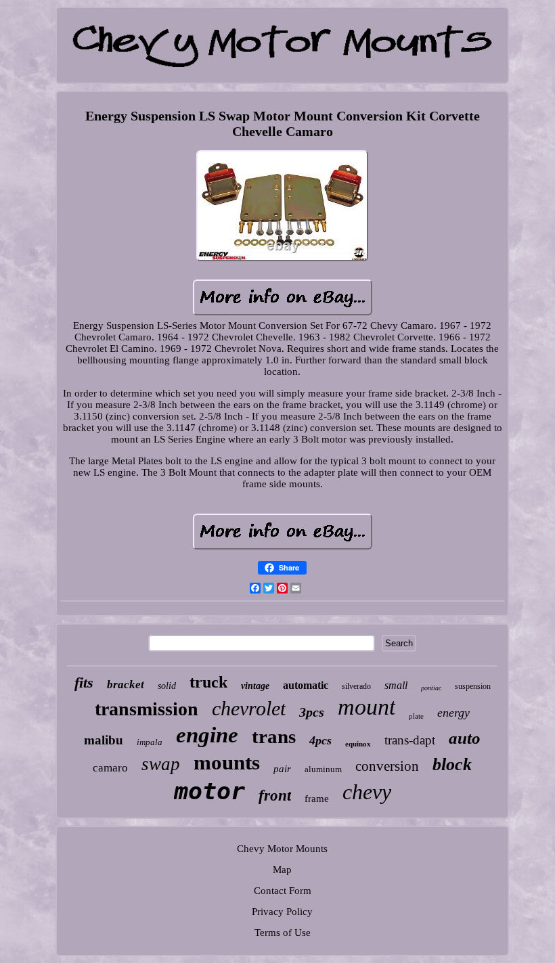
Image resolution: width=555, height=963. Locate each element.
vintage (255, 686)
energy (453, 712)
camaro (110, 767)
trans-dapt (409, 740)
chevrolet (249, 708)
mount (366, 706)
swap (160, 764)
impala (149, 742)
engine (207, 735)
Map (282, 869)
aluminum (323, 769)
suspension (473, 686)
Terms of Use (282, 932)
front (275, 795)
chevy (366, 792)
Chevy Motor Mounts (282, 848)
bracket (125, 684)
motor (209, 791)
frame (317, 798)
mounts (227, 762)
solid (167, 686)
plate (416, 716)
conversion (387, 766)
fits (83, 682)
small (395, 685)
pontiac (431, 688)
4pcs (320, 740)
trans (274, 736)
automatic (305, 685)
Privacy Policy (282, 911)
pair (282, 768)
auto (465, 738)
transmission (146, 708)
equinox (358, 744)
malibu (103, 740)
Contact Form (282, 890)
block (452, 764)
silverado (356, 686)
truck (208, 682)
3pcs (311, 711)
